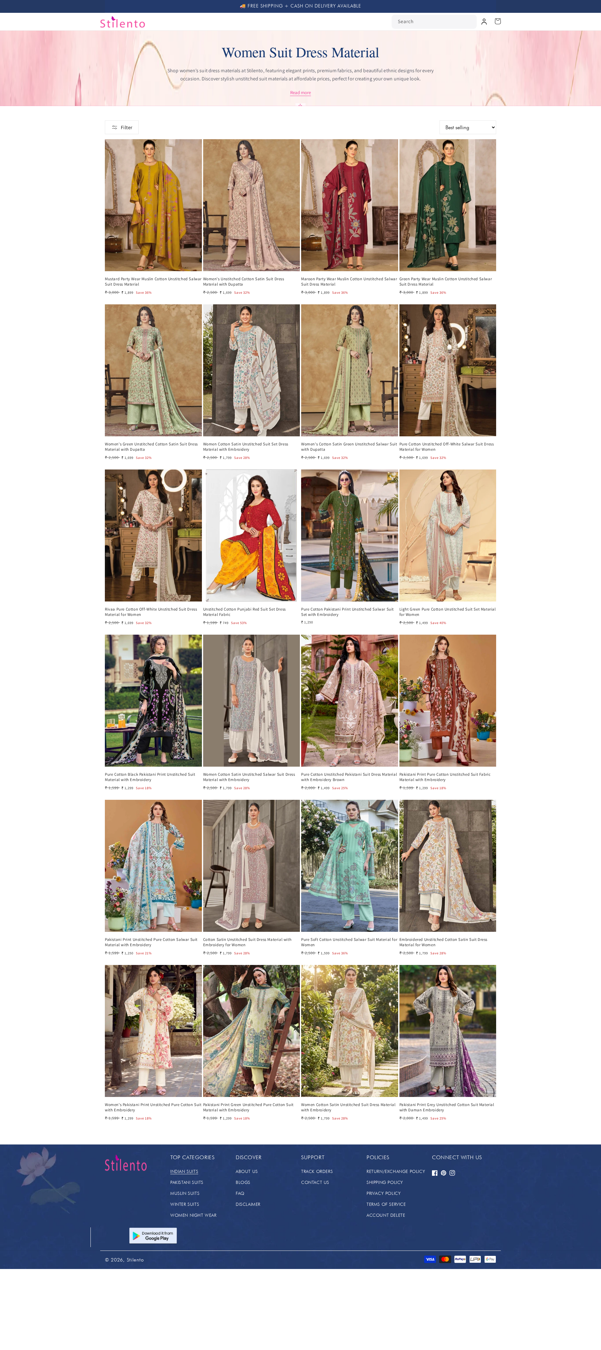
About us (247, 1171)
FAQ (240, 1193)
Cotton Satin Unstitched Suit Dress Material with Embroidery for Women (247, 942)
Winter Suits (184, 1204)
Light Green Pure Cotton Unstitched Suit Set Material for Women (447, 612)
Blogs (243, 1182)
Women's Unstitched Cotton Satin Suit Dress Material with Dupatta (243, 282)
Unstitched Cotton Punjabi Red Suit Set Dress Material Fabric (244, 612)
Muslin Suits (184, 1193)
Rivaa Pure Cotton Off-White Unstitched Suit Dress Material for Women (151, 612)
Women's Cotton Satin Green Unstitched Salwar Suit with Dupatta (349, 447)
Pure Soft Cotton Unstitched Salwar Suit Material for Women (349, 942)
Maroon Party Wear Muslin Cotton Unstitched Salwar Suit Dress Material (349, 282)
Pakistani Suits (186, 1182)
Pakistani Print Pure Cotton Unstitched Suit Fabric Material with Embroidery (445, 777)
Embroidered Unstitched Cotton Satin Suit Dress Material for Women (443, 942)
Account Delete (386, 1215)
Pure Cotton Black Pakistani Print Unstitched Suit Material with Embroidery (150, 777)
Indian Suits (184, 1171)
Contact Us (315, 1182)
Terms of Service (386, 1204)
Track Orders (317, 1171)
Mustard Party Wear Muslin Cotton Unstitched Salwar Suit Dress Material (153, 282)
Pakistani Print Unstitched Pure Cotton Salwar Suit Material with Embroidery (151, 942)
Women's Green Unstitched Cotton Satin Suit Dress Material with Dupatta (151, 447)
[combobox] (434, 22)
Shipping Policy (385, 1182)
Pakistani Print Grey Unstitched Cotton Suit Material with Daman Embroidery (446, 1107)
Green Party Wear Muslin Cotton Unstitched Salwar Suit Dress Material (445, 282)
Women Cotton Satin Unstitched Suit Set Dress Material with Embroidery (245, 447)
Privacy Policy (384, 1193)
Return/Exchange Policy (396, 1171)
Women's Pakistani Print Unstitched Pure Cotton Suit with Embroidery (153, 1107)
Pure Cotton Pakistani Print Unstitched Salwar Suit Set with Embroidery (347, 612)
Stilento (135, 1260)
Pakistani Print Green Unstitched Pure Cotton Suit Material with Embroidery (248, 1107)
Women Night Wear (193, 1215)
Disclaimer (248, 1204)
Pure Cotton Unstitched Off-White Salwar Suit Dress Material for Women (446, 447)
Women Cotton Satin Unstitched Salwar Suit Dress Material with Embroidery (249, 777)
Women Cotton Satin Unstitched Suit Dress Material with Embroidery (348, 1107)
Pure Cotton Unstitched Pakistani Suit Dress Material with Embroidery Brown (349, 777)
